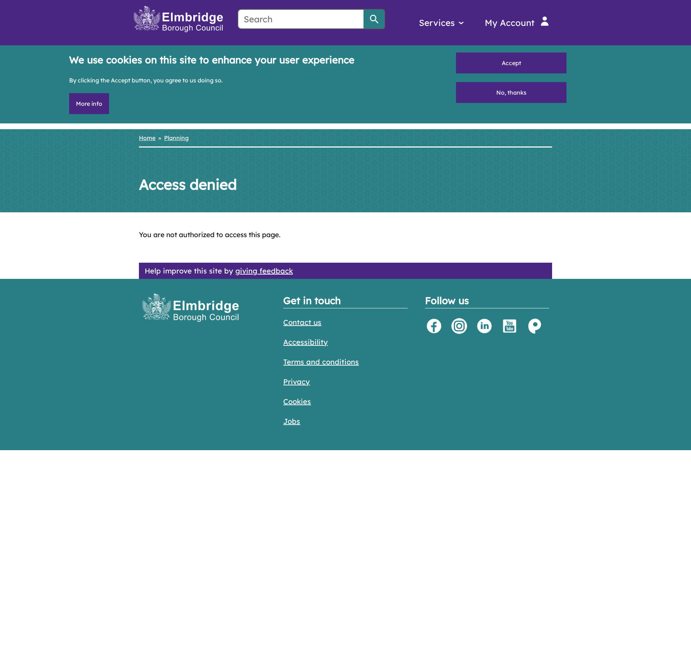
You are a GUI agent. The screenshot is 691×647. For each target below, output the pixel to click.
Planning (176, 137)
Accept (511, 63)
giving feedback (264, 270)
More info (89, 103)
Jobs (291, 421)
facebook (434, 326)
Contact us (302, 322)
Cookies (297, 401)
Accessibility (305, 342)
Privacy (296, 381)
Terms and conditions (321, 361)
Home (147, 137)
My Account (509, 22)
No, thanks (511, 92)
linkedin (484, 326)
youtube (510, 326)
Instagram (459, 326)
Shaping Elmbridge (535, 326)
